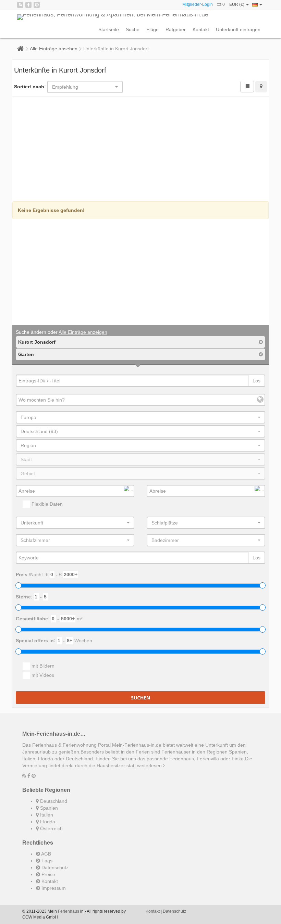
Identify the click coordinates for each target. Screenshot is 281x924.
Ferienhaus (68, 911)
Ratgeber (176, 29)
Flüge (152, 29)
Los (256, 380)
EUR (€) (237, 4)
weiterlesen (150, 765)
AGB (45, 854)
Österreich (51, 828)
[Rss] (20, 5)
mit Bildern (42, 666)
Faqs (46, 860)
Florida (47, 821)
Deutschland (53, 801)
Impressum (53, 888)
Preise (47, 874)
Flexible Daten (46, 504)
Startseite (108, 29)
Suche (132, 29)
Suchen (140, 697)
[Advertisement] (140, 150)
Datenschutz (54, 867)
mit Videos (42, 675)
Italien (46, 815)
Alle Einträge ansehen (53, 48)
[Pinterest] (37, 5)
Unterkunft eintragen (238, 29)
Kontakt (201, 29)
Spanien (48, 808)
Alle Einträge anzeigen (83, 332)
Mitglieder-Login (197, 4)
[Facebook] (28, 5)
